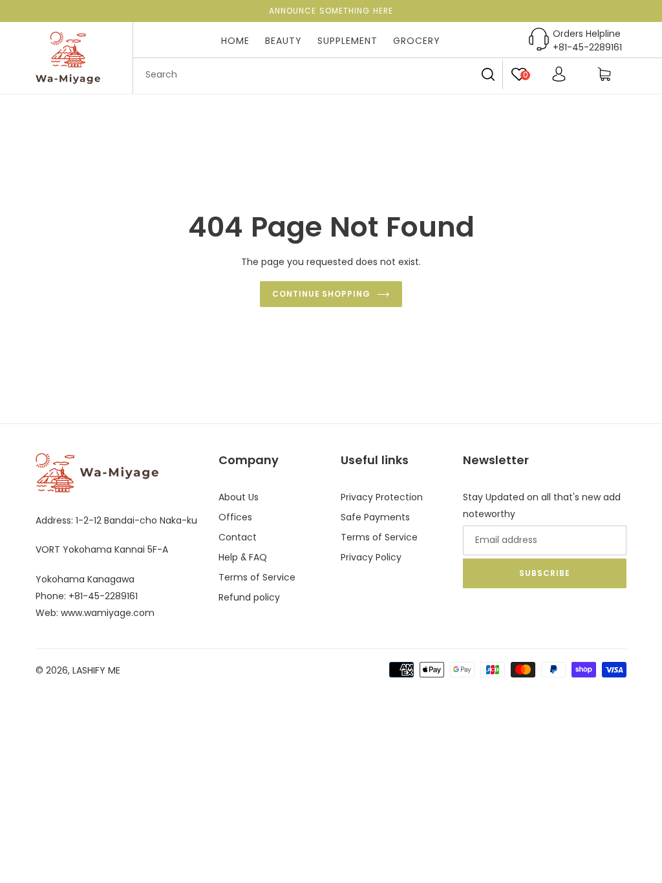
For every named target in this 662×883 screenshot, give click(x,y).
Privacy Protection (382, 497)
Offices (235, 517)
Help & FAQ (243, 557)
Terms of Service (257, 577)
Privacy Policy (371, 557)
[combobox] (318, 75)
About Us (239, 497)
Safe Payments (375, 517)
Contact (238, 537)
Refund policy (249, 597)
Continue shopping (321, 293)
